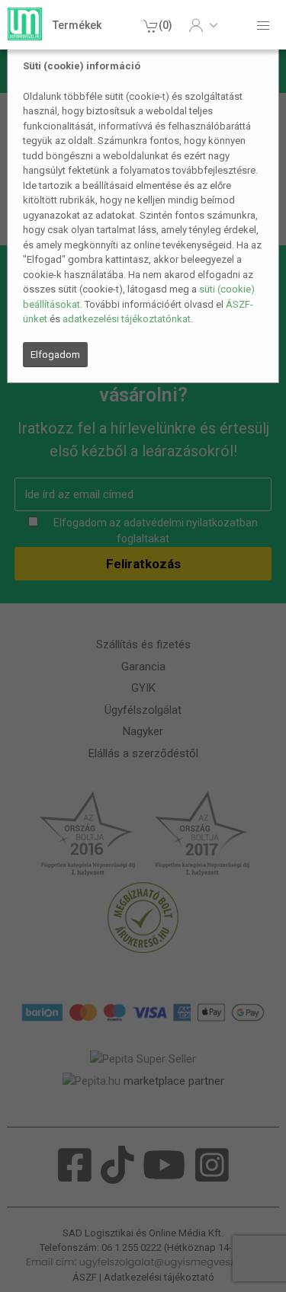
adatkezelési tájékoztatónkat (127, 319)
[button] (203, 25)
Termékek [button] (77, 25)
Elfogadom (55, 354)
